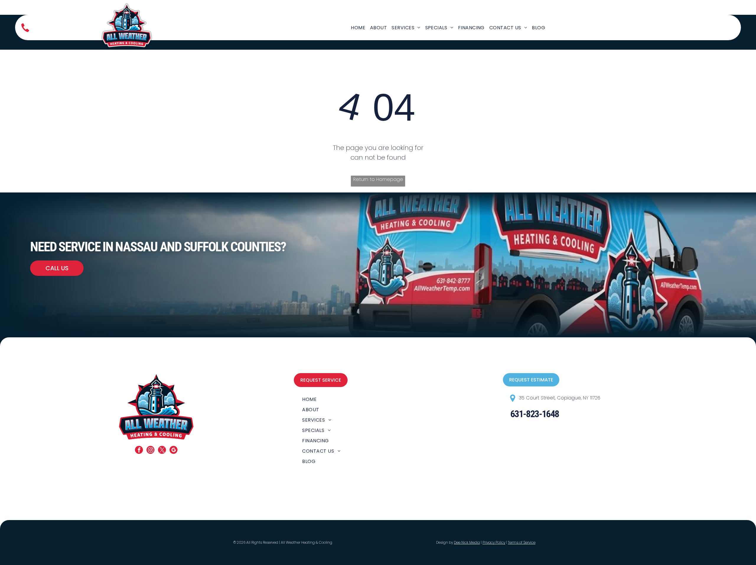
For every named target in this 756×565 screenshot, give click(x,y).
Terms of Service (521, 542)
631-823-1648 (534, 414)
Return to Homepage (378, 179)
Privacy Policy (494, 542)
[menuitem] (358, 27)
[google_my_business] (173, 450)
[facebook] (139, 450)
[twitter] (162, 450)
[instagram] (150, 450)
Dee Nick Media (467, 542)
